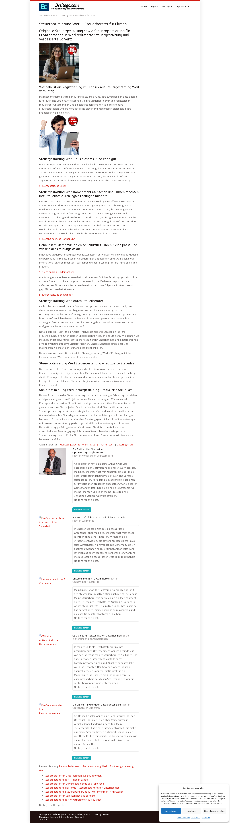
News (47, 15)
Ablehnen (192, 811)
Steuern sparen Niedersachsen (56, 272)
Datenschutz (195, 817)
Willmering (88, 521)
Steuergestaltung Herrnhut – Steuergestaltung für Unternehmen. (82, 787)
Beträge (166, 7)
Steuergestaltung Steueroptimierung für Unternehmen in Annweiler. (84, 791)
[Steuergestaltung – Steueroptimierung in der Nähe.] (62, 7)
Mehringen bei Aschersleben (91, 639)
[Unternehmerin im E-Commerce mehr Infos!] (52, 590)
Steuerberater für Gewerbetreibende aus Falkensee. (74, 783)
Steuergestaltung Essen (52, 185)
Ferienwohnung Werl (95, 766)
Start (41, 15)
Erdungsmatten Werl (102, 444)
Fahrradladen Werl (69, 766)
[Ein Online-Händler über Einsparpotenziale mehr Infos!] (52, 716)
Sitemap (78, 817)
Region (154, 7)
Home (144, 7)
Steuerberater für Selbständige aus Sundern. (70, 795)
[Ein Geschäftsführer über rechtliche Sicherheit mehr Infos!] (52, 529)
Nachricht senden (81, 509)
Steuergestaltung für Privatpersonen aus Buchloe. (73, 799)
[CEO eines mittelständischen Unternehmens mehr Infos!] (52, 647)
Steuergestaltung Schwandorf (56, 294)
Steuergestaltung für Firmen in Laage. (66, 779)
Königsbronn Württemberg (97, 455)
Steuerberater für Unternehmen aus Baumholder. (73, 775)
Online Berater (67, 817)
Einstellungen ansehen (214, 811)
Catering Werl (125, 444)
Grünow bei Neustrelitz (85, 582)
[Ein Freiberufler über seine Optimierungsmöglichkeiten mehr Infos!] (52, 461)
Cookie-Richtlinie (183, 817)
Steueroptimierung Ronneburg (57, 238)
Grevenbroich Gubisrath (86, 708)
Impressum (206, 817)
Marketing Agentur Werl (74, 444)
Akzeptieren (170, 811)
